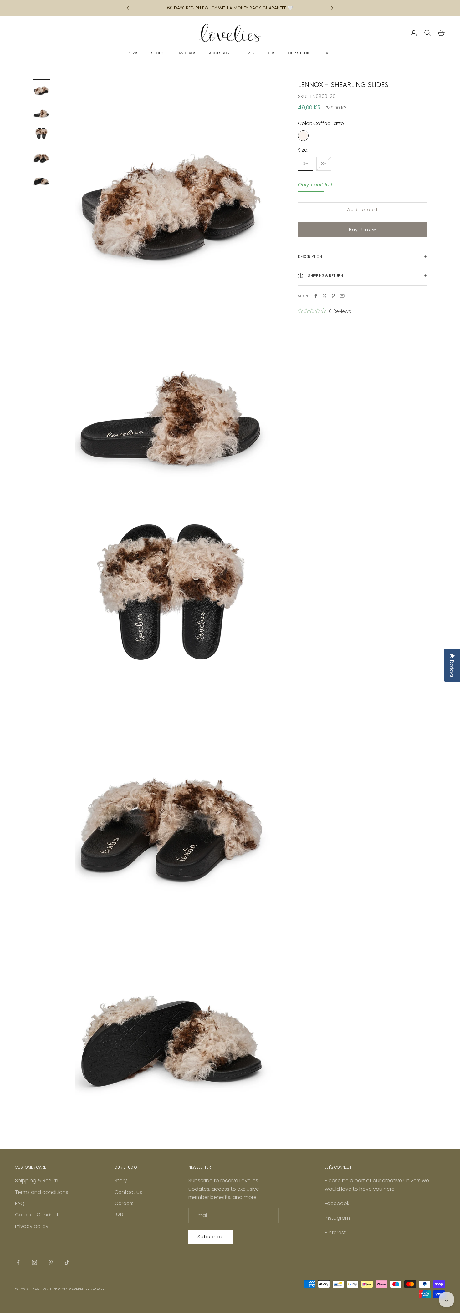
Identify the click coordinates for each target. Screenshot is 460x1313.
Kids (271, 53)
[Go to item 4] (41, 155)
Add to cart (362, 209)
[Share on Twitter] (324, 295)
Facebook (337, 1203)
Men (251, 53)
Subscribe (210, 1236)
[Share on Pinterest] (333, 295)
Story (121, 1180)
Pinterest (335, 1232)
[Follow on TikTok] (67, 1262)
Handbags (186, 53)
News (133, 53)
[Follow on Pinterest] (51, 1262)
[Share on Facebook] (315, 295)
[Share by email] (342, 295)
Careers (124, 1203)
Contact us (128, 1192)
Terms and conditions (41, 1192)
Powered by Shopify (86, 1289)
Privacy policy (32, 1226)
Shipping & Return (36, 1180)
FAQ (19, 1203)
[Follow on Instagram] (34, 1262)
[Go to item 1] (41, 88)
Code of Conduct (37, 1214)
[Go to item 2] (41, 110)
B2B (119, 1214)
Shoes (157, 53)
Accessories (222, 53)
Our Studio (299, 53)
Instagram (337, 1217)
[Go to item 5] (41, 178)
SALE (327, 53)
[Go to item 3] (41, 133)
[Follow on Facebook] (18, 1262)
